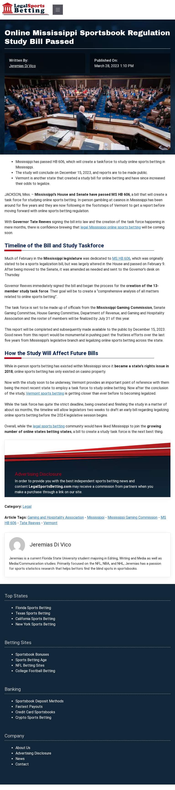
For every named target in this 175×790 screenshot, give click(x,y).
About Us (22, 748)
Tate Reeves (30, 523)
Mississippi (95, 517)
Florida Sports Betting (33, 608)
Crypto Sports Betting (33, 717)
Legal (27, 506)
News (20, 759)
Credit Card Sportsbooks (35, 712)
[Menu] (58, 10)
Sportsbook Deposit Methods (39, 701)
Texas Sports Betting (32, 613)
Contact (22, 764)
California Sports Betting (35, 619)
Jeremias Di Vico (22, 66)
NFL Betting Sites (29, 665)
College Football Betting (35, 671)
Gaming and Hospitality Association (56, 517)
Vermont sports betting (45, 393)
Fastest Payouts (29, 706)
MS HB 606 (121, 258)
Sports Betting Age (31, 660)
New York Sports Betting (35, 624)
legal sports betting (49, 426)
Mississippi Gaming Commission (132, 517)
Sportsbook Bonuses (32, 654)
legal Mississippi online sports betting (110, 227)
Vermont (50, 523)
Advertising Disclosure (33, 753)
